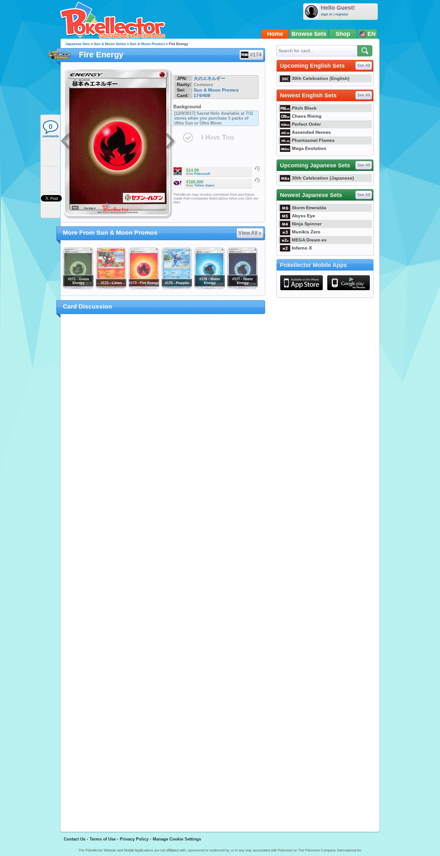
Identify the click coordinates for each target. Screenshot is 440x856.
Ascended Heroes (311, 132)
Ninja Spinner (306, 223)
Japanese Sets (77, 44)
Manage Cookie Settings (177, 839)
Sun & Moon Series (110, 44)
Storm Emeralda (309, 207)
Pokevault (202, 173)
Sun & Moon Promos (147, 44)
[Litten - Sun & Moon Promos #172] (110, 287)
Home (275, 34)
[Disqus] (163, 569)
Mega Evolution (309, 148)
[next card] (170, 142)
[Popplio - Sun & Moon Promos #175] (176, 287)
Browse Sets (309, 34)
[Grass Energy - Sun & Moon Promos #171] (77, 287)
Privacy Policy (134, 839)
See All (363, 65)
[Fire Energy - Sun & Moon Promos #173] (143, 287)
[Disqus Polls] (163, 402)
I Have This (217, 137)
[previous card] (66, 142)
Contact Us (74, 839)
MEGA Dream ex (309, 239)
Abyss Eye (303, 215)
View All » (250, 233)
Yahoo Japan (204, 185)
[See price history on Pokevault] (257, 168)
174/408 (202, 95)
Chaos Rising (306, 116)
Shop (343, 34)
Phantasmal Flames (313, 140)
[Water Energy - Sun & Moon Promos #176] (209, 287)
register (341, 14)
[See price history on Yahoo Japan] (257, 180)
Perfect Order (306, 124)
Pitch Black (304, 108)
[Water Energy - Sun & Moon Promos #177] (242, 287)
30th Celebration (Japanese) (323, 178)
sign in (326, 14)
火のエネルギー (209, 78)
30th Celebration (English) (320, 78)
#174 (256, 54)
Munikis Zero (306, 231)
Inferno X (302, 248)
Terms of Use (103, 839)
